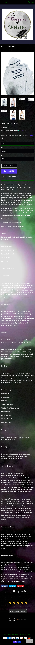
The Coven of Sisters (13, 634)
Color (2, 155)
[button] (17, 131)
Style (2, 147)
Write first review (18, 611)
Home (2, 46)
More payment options (9, 176)
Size (2, 140)
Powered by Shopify (25, 634)
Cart (32, 2)
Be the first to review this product (17, 607)
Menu (5, 2)
